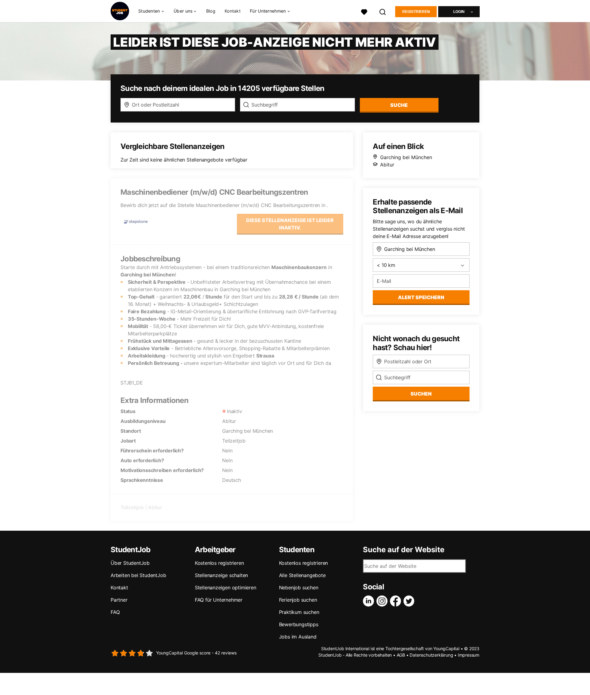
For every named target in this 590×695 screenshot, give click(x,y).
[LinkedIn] (369, 601)
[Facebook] (396, 601)
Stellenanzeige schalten (221, 575)
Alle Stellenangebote (302, 575)
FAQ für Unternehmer (218, 600)
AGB (401, 655)
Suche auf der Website (403, 549)
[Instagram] (383, 601)
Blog (210, 11)
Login (459, 12)
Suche (399, 105)
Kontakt (233, 11)
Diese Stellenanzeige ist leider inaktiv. (290, 224)
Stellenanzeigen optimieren (225, 587)
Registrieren (416, 12)
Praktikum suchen (299, 612)
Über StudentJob (130, 563)
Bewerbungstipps (298, 624)
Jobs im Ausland (298, 637)
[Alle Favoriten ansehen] (364, 11)
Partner (119, 600)
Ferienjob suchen (298, 600)
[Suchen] (383, 11)
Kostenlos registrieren (219, 563)
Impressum (468, 655)
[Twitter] (410, 601)
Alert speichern (421, 297)
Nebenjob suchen (298, 587)
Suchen (421, 394)
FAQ (115, 612)
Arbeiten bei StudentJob (138, 575)
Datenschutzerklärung (431, 655)
